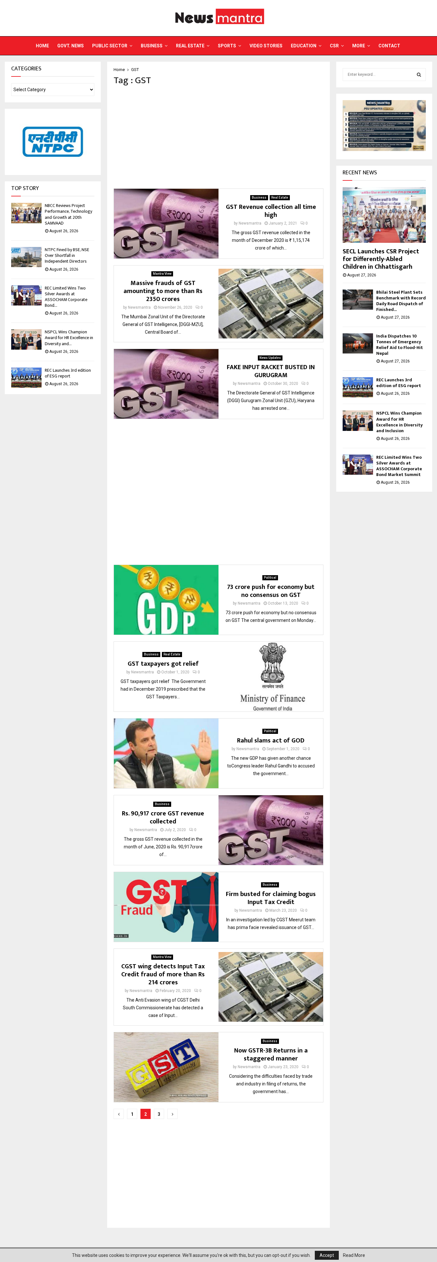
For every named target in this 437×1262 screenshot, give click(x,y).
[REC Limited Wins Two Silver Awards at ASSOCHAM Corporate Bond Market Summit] (26, 295)
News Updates (270, 358)
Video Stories (266, 45)
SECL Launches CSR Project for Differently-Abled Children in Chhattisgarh (381, 259)
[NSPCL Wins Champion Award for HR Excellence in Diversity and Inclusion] (26, 339)
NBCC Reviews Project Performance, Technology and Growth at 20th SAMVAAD (68, 214)
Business (152, 45)
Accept (327, 1255)
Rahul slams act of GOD (271, 740)
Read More (354, 1255)
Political (270, 577)
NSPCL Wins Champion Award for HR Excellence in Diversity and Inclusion (399, 421)
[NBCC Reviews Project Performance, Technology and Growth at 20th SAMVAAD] (26, 213)
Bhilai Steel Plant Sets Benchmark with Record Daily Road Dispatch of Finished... (401, 301)
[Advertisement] (218, 137)
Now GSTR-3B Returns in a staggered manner (271, 1054)
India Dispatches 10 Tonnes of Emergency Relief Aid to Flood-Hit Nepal (399, 344)
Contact (389, 45)
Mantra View (162, 273)
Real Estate (190, 45)
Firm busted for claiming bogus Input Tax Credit (271, 898)
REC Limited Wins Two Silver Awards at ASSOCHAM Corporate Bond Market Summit (399, 466)
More (358, 45)
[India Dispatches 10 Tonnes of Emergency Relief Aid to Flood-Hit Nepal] (358, 343)
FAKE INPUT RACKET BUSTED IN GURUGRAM (271, 371)
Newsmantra (250, 223)
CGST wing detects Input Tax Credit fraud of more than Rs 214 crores (163, 974)
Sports (227, 45)
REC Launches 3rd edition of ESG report (68, 373)
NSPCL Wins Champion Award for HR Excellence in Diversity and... (69, 337)
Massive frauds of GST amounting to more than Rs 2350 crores (163, 291)
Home (42, 45)
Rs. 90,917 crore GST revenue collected (163, 817)
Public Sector (109, 45)
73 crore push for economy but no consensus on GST (270, 591)
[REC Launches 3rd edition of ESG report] (26, 378)
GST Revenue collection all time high (271, 211)
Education (303, 45)
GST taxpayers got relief (163, 663)
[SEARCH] (419, 74)
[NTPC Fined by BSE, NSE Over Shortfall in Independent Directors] (26, 257)
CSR (334, 45)
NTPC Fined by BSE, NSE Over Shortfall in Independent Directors (67, 255)
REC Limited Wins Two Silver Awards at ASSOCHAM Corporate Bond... (66, 296)
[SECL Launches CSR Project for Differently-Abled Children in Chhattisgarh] (384, 214)
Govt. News (70, 45)
